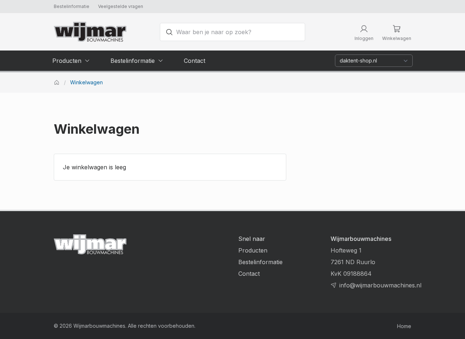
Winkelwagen (86, 82)
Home (404, 326)
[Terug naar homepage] (90, 32)
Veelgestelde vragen (120, 6)
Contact (249, 273)
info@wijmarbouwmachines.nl (380, 285)
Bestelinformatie (71, 6)
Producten (252, 250)
